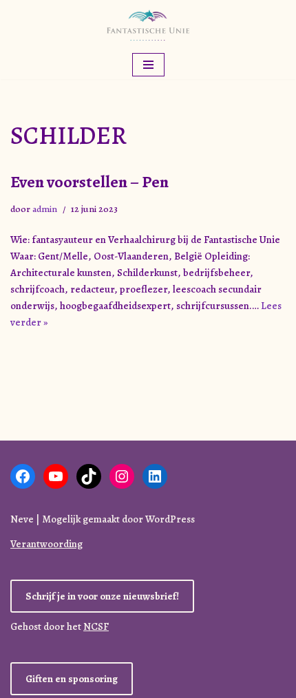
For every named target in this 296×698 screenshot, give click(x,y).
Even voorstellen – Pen (89, 182)
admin (44, 208)
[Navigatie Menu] (148, 64)
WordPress (170, 519)
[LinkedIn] (154, 476)
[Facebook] (22, 476)
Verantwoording (46, 544)
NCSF (96, 626)
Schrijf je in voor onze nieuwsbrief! (102, 596)
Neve (22, 519)
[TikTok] (88, 476)
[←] (148, 25)
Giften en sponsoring (71, 679)
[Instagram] (121, 476)
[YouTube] (55, 476)
